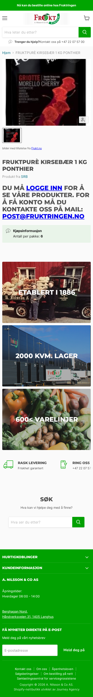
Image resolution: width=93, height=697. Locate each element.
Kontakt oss (23, 669)
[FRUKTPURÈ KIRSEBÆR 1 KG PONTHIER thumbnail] (11, 135)
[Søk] (85, 32)
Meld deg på (74, 650)
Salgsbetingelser (27, 673)
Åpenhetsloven (62, 669)
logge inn (44, 188)
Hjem (6, 53)
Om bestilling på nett (58, 673)
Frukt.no (36, 148)
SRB (24, 176)
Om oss (41, 669)
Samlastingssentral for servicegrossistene (46, 678)
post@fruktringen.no (43, 216)
